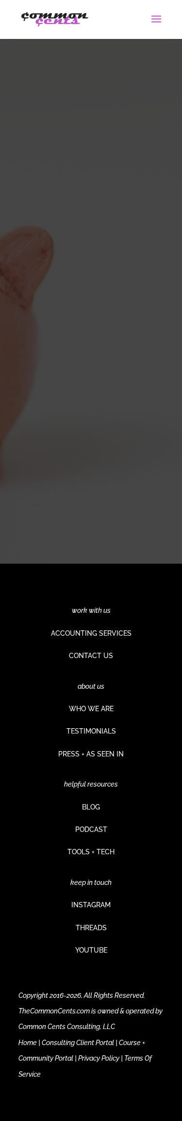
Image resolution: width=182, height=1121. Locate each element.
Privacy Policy (98, 1058)
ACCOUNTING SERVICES (91, 633)
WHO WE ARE (91, 709)
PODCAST (91, 829)
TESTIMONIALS (91, 731)
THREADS (91, 928)
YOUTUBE (91, 950)
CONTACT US (91, 656)
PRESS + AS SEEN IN (91, 754)
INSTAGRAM (91, 905)
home (130, 456)
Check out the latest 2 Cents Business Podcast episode (89, 350)
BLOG (91, 807)
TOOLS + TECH (91, 852)
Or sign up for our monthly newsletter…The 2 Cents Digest (86, 411)
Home (27, 1043)
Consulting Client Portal (78, 1043)
